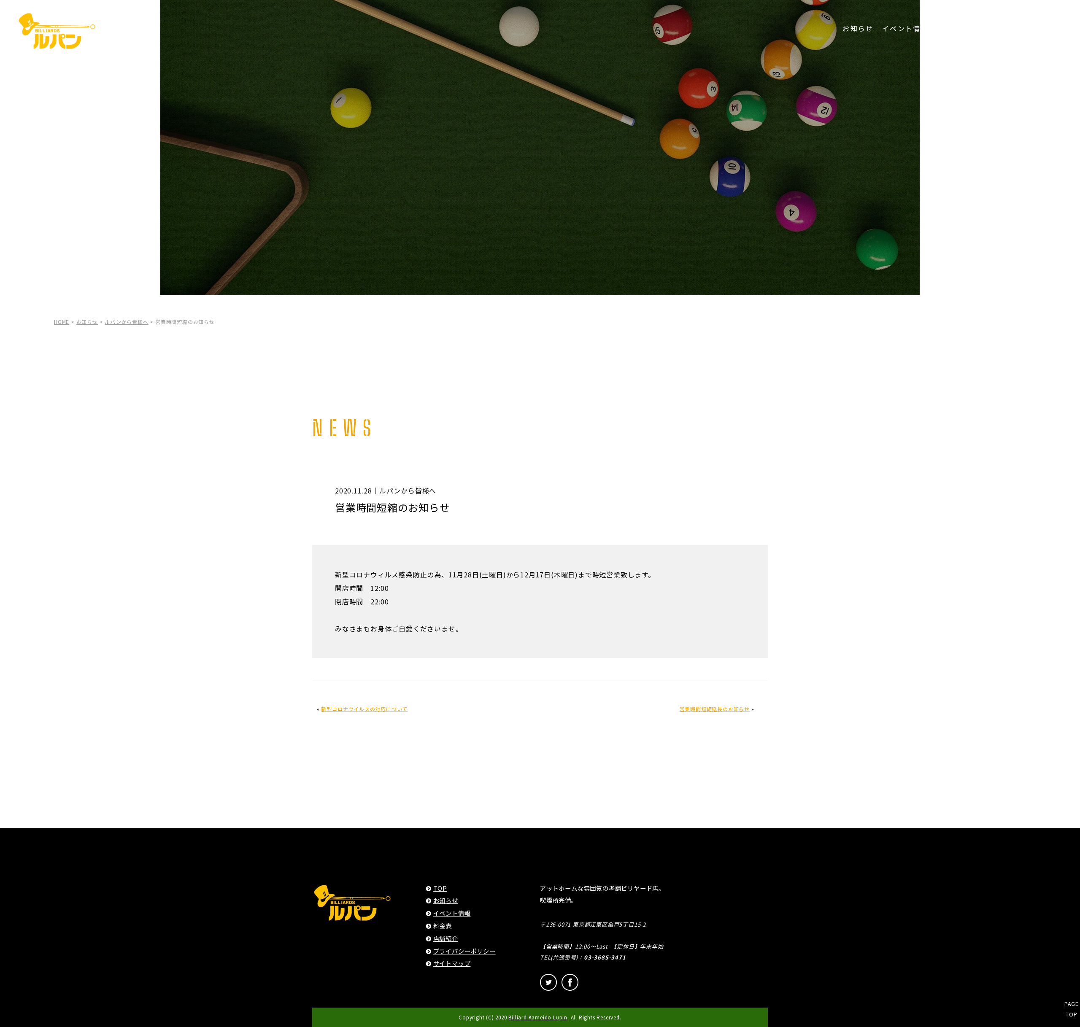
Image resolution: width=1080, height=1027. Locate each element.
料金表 (948, 28)
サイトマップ (452, 963)
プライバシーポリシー (464, 950)
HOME (61, 321)
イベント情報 (905, 28)
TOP (440, 888)
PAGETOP (1071, 1009)
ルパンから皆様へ (126, 321)
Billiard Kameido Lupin (537, 1017)
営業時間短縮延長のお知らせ (715, 708)
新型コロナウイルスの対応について (364, 708)
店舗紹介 (984, 28)
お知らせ (858, 28)
